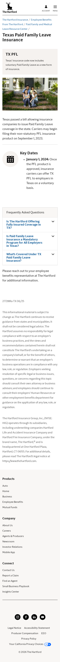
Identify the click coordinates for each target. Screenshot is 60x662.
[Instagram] (17, 619)
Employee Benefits (12, 502)
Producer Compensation (24, 633)
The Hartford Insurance (15, 20)
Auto (5, 486)
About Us (7, 525)
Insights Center (10, 591)
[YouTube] (42, 619)
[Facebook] (26, 619)
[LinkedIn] (34, 619)
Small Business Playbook (15, 586)
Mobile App (8, 552)
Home (5, 491)
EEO (43, 633)
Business (7, 496)
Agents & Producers (13, 536)
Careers (6, 531)
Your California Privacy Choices (26, 644)
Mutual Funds (9, 507)
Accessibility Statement (37, 628)
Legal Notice (14, 628)
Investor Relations (12, 547)
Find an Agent (9, 581)
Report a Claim (10, 575)
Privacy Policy (28, 638)
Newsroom (8, 541)
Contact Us (8, 570)
